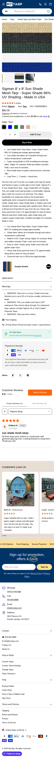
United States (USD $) (15, 730)
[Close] (49, 331)
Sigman (11, 106)
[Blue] (10, 127)
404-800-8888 (12, 600)
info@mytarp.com (14, 608)
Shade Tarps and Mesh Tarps (30, 19)
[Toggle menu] (3, 4)
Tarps (12, 19)
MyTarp (11, 748)
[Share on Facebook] (13, 375)
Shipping (5, 113)
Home (4, 19)
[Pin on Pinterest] (28, 375)
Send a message (14, 591)
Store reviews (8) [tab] (39, 403)
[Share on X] (20, 375)
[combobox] (27, 11)
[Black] (4, 127)
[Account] (45, 4)
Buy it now (27, 142)
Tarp (25, 106)
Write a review (40, 392)
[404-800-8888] (40, 4)
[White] (34, 127)
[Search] (48, 11)
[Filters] (4, 412)
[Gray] (22, 127)
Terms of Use (35, 573)
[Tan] (28, 127)
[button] (8, 103)
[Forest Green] (16, 127)
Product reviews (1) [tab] (15, 403)
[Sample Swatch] (8, 267)
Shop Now (37, 335)
